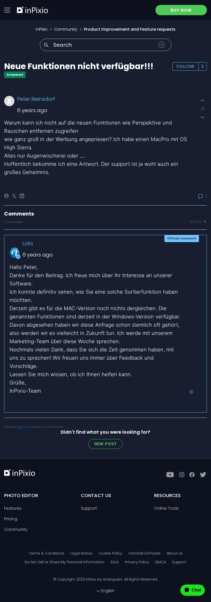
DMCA (160, 562)
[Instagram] (182, 475)
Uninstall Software (144, 553)
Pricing (10, 519)
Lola (27, 243)
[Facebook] (6, 196)
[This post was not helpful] (202, 117)
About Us (175, 553)
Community (65, 29)
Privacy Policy (137, 562)
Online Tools (166, 508)
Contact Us (96, 495)
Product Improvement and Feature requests (129, 29)
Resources (167, 495)
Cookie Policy (110, 553)
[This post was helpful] (202, 100)
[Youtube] (170, 475)
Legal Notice (81, 553)
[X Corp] (14, 196)
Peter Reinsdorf (36, 99)
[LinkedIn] (22, 196)
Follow (186, 66)
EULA (115, 562)
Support (89, 508)
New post (105, 444)
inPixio (42, 29)
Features (12, 508)
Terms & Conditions (46, 553)
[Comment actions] (191, 392)
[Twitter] (203, 475)
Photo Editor (21, 495)
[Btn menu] (7, 10)
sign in (21, 426)
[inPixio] (32, 10)
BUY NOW (181, 10)
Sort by (196, 222)
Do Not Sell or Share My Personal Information (64, 562)
